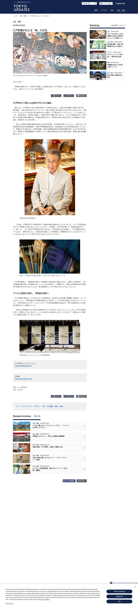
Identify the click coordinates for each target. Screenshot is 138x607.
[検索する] (95, 3)
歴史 (56, 406)
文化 (43, 406)
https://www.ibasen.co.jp (23, 379)
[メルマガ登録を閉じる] (111, 582)
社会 (112, 10)
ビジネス (104, 10)
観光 (61, 406)
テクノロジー (27, 406)
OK (119, 601)
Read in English (17, 82)
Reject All (119, 596)
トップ (15, 16)
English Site (120, 3)
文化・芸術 (121, 10)
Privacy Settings (119, 591)
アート (18, 406)
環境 (96, 10)
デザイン (37, 406)
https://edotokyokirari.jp (23, 366)
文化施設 (50, 406)
